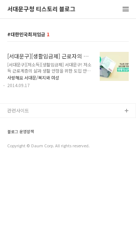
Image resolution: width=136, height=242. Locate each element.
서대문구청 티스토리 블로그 (41, 9)
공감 (12, 134)
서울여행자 (18, 157)
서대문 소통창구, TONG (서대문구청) (44, 122)
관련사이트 (18, 110)
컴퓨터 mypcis (23, 146)
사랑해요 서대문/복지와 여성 (33, 77)
